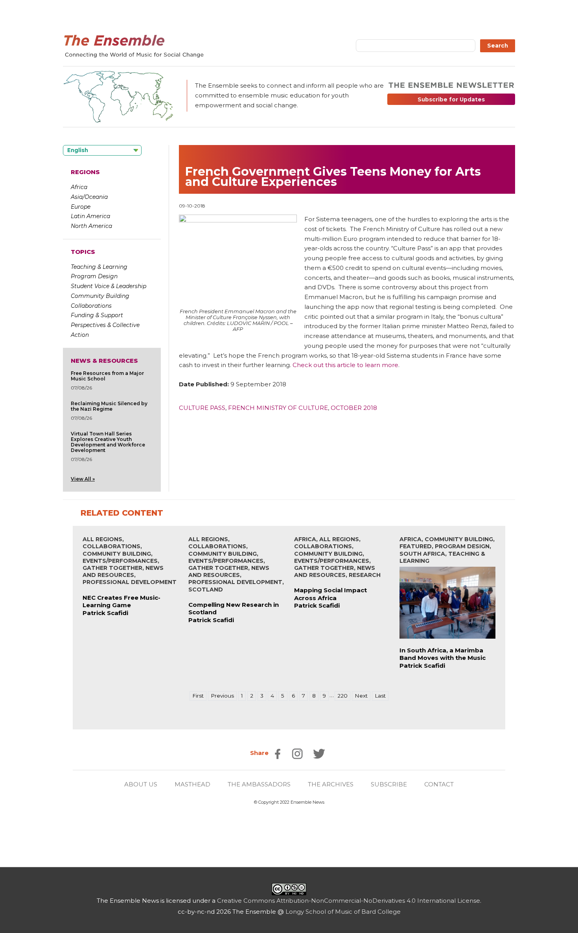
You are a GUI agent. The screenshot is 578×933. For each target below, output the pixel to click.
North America (91, 226)
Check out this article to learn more (345, 365)
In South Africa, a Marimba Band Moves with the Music (442, 654)
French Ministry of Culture (278, 407)
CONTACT (439, 784)
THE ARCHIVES (330, 784)
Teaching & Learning (99, 266)
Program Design (94, 276)
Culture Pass (202, 407)
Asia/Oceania (89, 196)
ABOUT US (140, 784)
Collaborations (91, 305)
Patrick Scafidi (105, 613)
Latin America (90, 216)
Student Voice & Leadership (108, 286)
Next (361, 695)
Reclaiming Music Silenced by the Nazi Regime (109, 406)
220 (342, 695)
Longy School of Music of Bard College (343, 911)
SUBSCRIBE (389, 784)
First (198, 695)
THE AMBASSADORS (259, 784)
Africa (79, 187)
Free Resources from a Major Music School (107, 376)
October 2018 (354, 407)
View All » (83, 479)
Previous (222, 695)
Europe (80, 206)
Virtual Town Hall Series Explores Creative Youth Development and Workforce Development (108, 442)
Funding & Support (97, 315)
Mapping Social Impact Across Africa (330, 594)
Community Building (100, 295)
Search (497, 45)
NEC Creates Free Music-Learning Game (121, 601)
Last (380, 695)
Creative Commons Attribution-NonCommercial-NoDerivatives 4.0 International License (348, 900)
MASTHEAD (192, 784)
